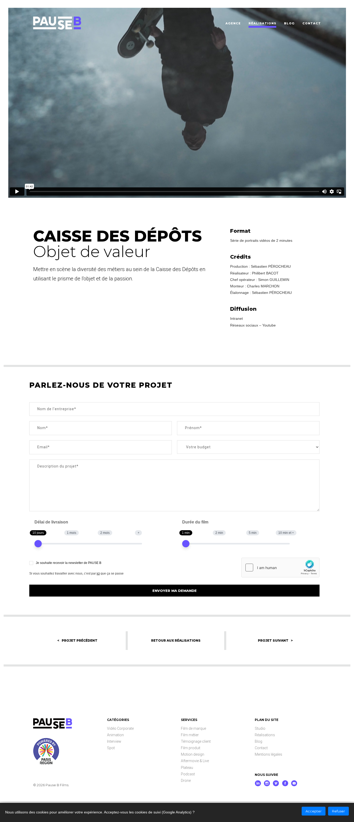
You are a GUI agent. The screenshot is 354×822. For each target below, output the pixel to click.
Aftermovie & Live (195, 761)
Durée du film (195, 522)
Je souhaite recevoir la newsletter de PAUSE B (68, 563)
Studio (260, 728)
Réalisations (265, 735)
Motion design (192, 754)
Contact (261, 748)
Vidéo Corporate (120, 728)
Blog (258, 741)
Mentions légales (268, 754)
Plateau (187, 768)
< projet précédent (77, 640)
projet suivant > (275, 640)
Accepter (314, 811)
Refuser (338, 811)
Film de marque (193, 728)
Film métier (190, 735)
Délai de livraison (51, 522)
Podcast (188, 774)
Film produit (190, 748)
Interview (114, 741)
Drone (186, 780)
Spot (111, 748)
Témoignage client (196, 741)
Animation (115, 735)
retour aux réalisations (176, 640)
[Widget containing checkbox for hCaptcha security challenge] (280, 567)
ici (98, 573)
